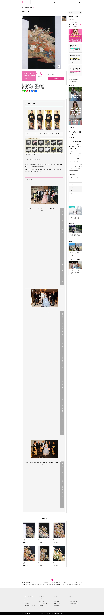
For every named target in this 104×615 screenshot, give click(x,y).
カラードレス (72, 180)
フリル (73, 164)
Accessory (53, 2)
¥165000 (71, 146)
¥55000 (79, 141)
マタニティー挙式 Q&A (43, 603)
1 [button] (74, 213)
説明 (29, 97)
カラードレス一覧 (27, 598)
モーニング (72, 187)
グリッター (72, 153)
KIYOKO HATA (75, 132)
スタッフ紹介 (56, 601)
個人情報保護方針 (57, 605)
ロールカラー (75, 168)
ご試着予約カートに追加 (56, 78)
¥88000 (70, 144)
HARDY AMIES (78, 131)
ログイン (70, 598)
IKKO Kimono (70, 132)
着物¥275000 (74, 170)
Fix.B (74, 131)
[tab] (29, 97)
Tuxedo (46, 2)
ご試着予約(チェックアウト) (74, 603)
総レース (78, 170)
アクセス (55, 598)
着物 (70, 200)
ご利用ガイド (41, 596)
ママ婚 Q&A (41, 605)
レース (77, 166)
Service (59, 2)
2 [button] (75, 213)
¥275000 (75, 146)
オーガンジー (77, 151)
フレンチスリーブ (77, 164)
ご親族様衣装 (72, 184)
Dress (34, 2)
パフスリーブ (75, 161)
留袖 (52, 81)
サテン (77, 153)
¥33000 (75, 141)
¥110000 (76, 144)
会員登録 (70, 596)
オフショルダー (73, 148)
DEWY (72, 131)
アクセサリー (26, 603)
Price (66, 2)
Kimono (40, 2)
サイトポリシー (57, 603)
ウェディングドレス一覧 (74, 177)
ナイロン (77, 158)
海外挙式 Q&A (41, 601)
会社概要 (55, 596)
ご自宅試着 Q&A (42, 598)
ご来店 (76, 24)
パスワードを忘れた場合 (73, 601)
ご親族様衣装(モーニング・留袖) (29, 605)
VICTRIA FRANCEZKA (74, 139)
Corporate (72, 2)
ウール (79, 146)
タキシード (72, 193)
